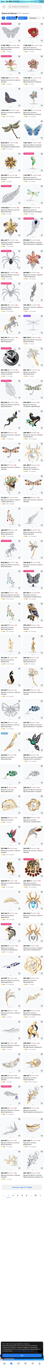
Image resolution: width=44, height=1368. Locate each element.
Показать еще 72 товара (22, 1187)
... (31, 1195)
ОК (22, 1356)
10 (36, 1195)
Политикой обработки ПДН (23, 1351)
